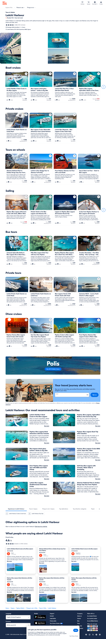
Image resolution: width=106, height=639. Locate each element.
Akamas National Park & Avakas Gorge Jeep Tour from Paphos (52, 549)
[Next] (103, 87)
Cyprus (12, 608)
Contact (52, 616)
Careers (79, 618)
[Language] (95, 2)
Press (78, 623)
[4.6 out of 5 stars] (10, 25)
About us (79, 616)
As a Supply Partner (92, 616)
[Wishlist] (82, 2)
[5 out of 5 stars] (21, 551)
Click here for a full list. (41, 526)
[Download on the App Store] (40, 623)
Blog (78, 621)
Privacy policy (53, 621)
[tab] (16, 509)
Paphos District (20, 608)
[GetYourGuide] (4, 3)
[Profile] (101, 2)
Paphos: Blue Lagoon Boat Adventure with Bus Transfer (19, 578)
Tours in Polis (42, 608)
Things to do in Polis (31, 608)
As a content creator (92, 618)
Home (7, 608)
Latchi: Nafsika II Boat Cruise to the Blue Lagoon (20, 548)
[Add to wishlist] (26, 73)
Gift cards (79, 625)
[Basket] (88, 2)
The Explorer (80, 628)
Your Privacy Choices (55, 623)
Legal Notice (53, 618)
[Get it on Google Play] (40, 617)
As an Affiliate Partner (92, 621)
